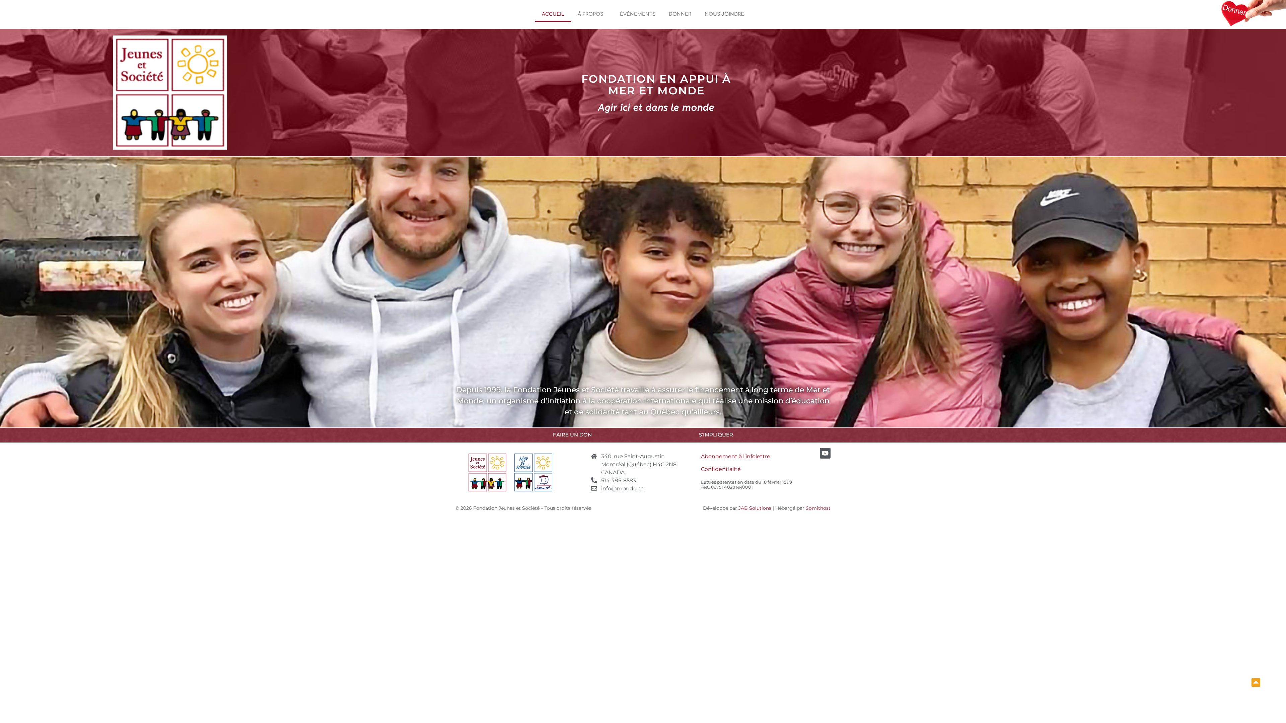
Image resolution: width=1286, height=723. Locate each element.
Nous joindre (724, 14)
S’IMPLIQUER (716, 434)
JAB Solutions (754, 508)
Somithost (818, 508)
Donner (680, 14)
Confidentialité (721, 469)
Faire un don (572, 434)
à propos (590, 14)
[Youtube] (825, 453)
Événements (637, 14)
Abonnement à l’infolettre (735, 456)
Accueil (553, 14)
